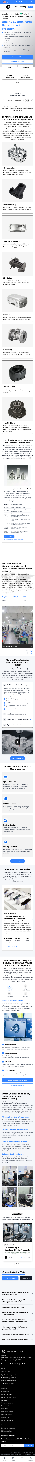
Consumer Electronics (8, 1397)
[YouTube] (21, 2)
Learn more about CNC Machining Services (13, 539)
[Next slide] (32, 493)
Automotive (5, 1391)
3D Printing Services (7, 1383)
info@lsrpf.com (8, 1431)
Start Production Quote (17, 61)
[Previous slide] (2, 493)
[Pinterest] (26, 2)
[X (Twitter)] (24, 2)
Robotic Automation (7, 1406)
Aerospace (4, 1400)
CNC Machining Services (9, 1372)
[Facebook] (29, 2)
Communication (6, 1415)
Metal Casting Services (8, 1378)
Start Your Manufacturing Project (17, 1080)
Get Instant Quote (18, 57)
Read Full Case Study (9, 947)
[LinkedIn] (19, 2)
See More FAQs (26, 1278)
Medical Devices (6, 1394)
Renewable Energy (7, 1412)
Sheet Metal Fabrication (9, 1381)
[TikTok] (17, 2)
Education (4, 1409)
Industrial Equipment (7, 1403)
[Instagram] (31, 2)
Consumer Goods (7, 1420)
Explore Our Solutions (17, 1085)
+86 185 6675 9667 (9, 1428)
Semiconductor (6, 1417)
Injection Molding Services (9, 1375)
